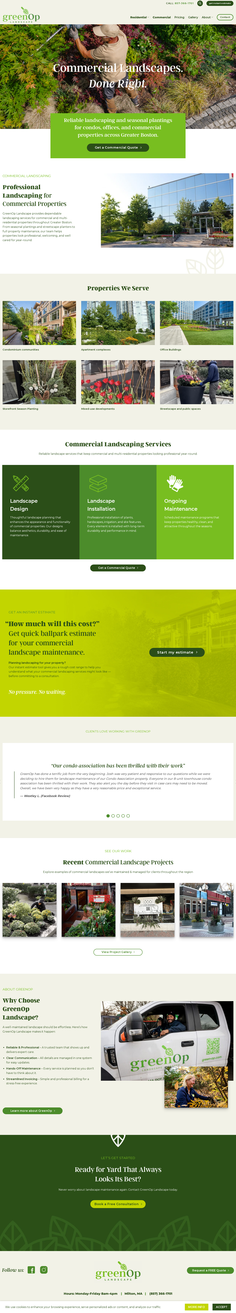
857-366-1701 (184, 3)
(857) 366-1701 (160, 1293)
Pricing (179, 17)
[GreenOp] (23, 15)
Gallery (193, 17)
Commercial (162, 17)
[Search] (200, 3)
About (206, 17)
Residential (138, 17)
